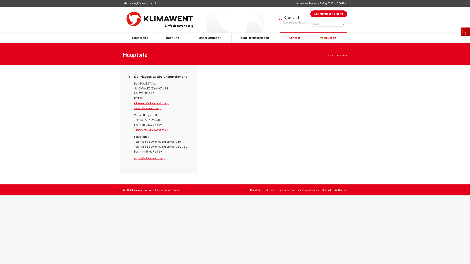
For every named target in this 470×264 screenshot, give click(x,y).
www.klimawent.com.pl (147, 108)
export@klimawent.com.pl (149, 158)
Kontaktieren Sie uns (294, 22)
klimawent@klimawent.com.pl (140, 3)
